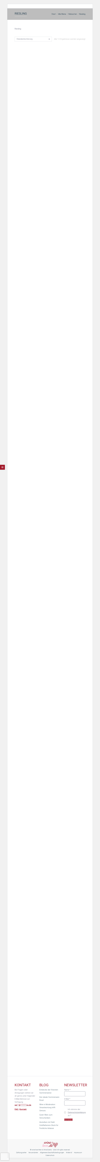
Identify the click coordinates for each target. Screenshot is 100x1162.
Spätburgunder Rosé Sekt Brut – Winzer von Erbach (50, 455)
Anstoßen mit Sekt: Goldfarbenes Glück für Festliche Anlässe (48, 1125)
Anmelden (68, 1120)
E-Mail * (67, 1099)
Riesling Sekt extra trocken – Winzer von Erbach (50, 285)
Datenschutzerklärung (77, 1112)
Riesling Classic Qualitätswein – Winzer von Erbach (50, 200)
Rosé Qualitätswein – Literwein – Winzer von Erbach (50, 370)
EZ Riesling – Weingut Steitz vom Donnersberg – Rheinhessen (50, 970)
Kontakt (23, 1109)
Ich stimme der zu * (77, 1112)
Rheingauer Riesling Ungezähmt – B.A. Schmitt (50, 115)
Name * (67, 1090)
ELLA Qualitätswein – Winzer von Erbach (50, 624)
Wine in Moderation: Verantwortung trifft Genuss (47, 1107)
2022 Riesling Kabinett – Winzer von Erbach (50, 797)
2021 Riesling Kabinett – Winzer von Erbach (50, 539)
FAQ (17, 1109)
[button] (80, 109)
